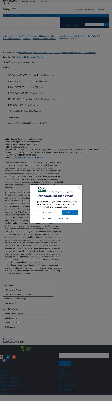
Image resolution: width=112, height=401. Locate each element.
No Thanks (47, 218)
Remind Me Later (63, 218)
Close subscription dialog (79, 187)
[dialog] (56, 204)
